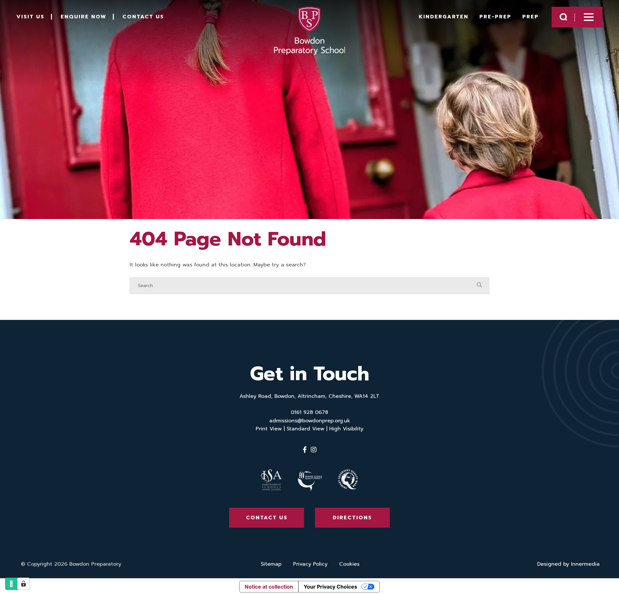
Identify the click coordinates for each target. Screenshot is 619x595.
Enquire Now (83, 17)
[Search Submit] (563, 17)
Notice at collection (269, 586)
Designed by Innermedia (568, 564)
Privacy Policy (310, 564)
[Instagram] (314, 450)
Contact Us (143, 17)
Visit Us (30, 17)
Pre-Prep (495, 17)
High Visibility (346, 429)
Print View (269, 429)
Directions (352, 518)
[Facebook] (305, 450)
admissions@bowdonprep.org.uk (309, 421)
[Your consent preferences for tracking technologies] (23, 584)
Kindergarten (443, 17)
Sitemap (271, 564)
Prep (530, 17)
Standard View (305, 429)
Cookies (349, 564)
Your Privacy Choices (330, 586)
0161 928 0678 (309, 412)
